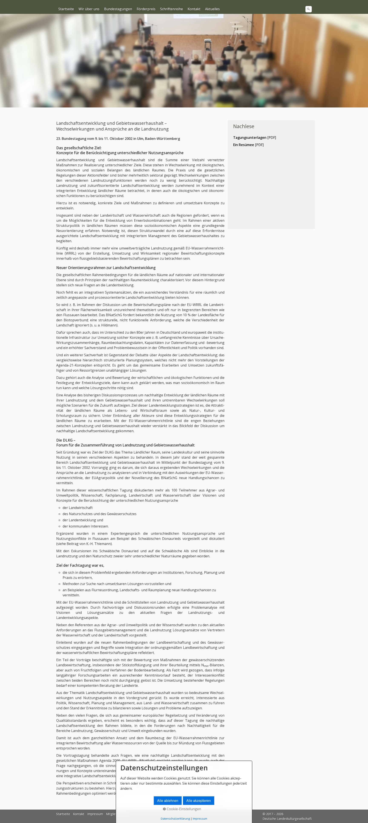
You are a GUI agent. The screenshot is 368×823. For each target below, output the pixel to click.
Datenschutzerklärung (175, 818)
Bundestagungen (118, 9)
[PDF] (254, 137)
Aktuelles (212, 9)
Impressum (95, 814)
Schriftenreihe (171, 9)
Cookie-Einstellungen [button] (183, 809)
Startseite (66, 9)
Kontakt (194, 9)
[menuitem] (66, 9)
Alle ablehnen (167, 800)
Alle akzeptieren (198, 800)
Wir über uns (89, 9)
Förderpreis (146, 9)
